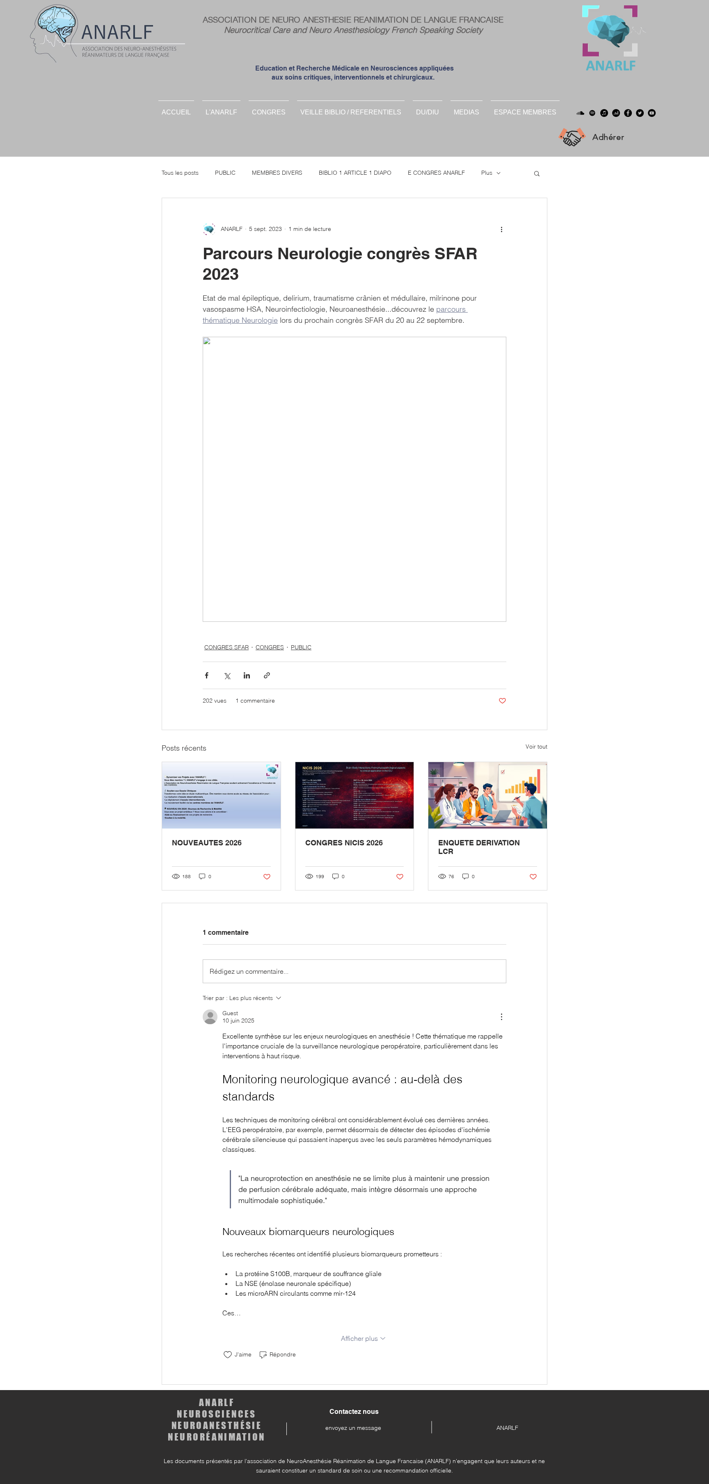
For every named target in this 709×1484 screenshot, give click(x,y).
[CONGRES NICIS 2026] (354, 795)
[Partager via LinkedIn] (247, 675)
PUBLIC (225, 172)
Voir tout (536, 746)
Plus (486, 172)
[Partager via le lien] (267, 675)
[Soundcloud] (580, 113)
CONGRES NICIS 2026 (344, 842)
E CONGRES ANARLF (436, 172)
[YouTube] (652, 113)
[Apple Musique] (604, 113)
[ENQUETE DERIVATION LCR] (487, 795)
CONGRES (270, 647)
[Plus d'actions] (501, 229)
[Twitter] (640, 113)
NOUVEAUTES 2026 (207, 842)
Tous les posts (180, 172)
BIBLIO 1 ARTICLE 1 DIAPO (355, 172)
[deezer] (616, 113)
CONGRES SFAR (226, 647)
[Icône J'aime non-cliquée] (227, 1355)
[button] (427, 108)
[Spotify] (592, 113)
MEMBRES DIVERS (277, 172)
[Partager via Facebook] (206, 675)
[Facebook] (628, 113)
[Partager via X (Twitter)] (227, 675)
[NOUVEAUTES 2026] (221, 795)
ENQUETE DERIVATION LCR (479, 847)
